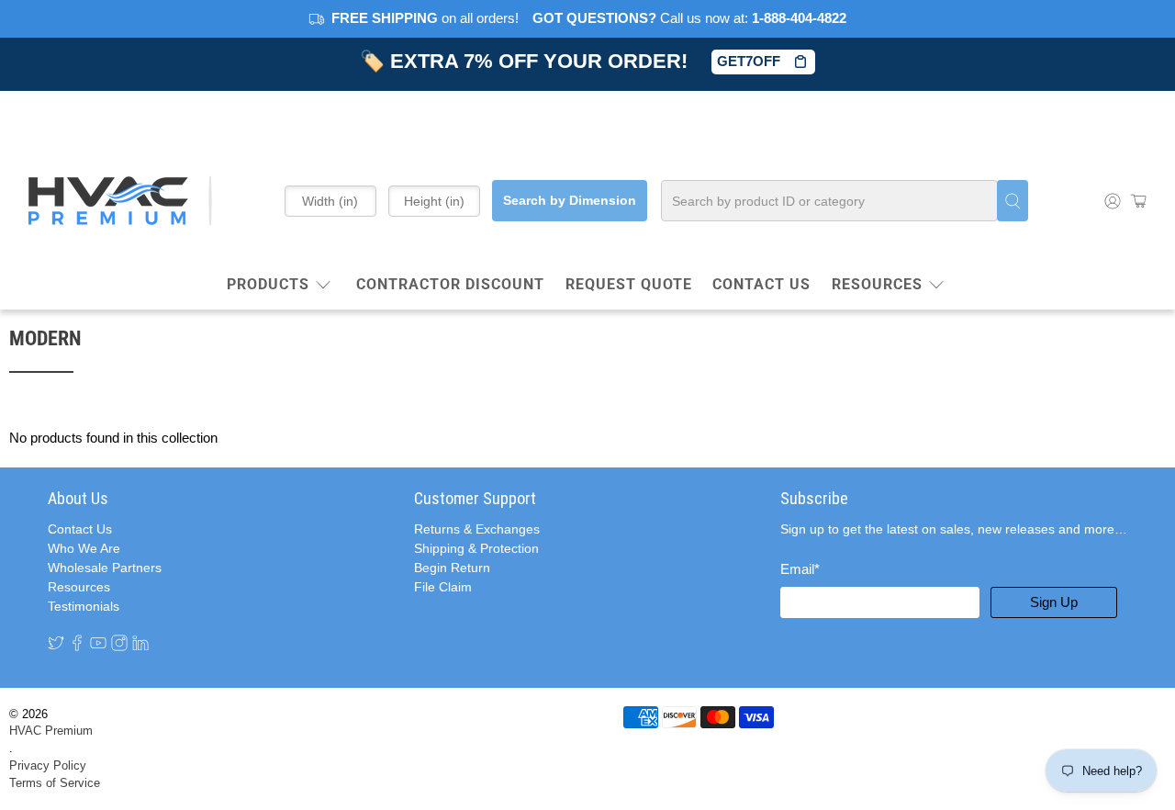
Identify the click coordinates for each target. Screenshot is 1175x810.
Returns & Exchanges (477, 529)
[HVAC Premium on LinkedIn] (140, 643)
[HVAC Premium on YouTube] (98, 643)
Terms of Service (54, 783)
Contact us (761, 284)
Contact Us (80, 529)
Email (800, 569)
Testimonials (83, 606)
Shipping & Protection (476, 548)
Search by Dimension (569, 200)
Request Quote (628, 284)
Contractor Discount (450, 284)
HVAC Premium (51, 731)
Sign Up (1054, 602)
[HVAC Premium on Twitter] (56, 643)
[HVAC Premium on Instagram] (119, 643)
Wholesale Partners (105, 567)
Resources (877, 284)
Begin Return (452, 567)
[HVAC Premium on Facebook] (77, 643)
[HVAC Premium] (120, 201)
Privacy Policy (47, 765)
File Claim (443, 586)
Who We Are (84, 548)
